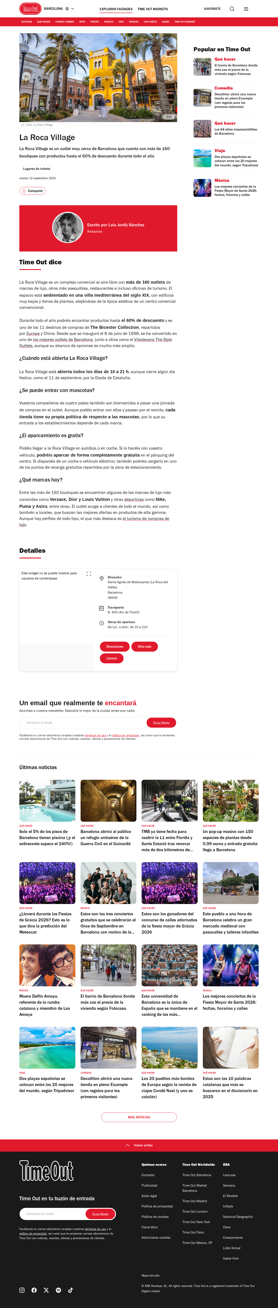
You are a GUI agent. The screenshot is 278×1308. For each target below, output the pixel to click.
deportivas (134, 500)
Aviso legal (149, 1196)
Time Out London (195, 1212)
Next (170, 76)
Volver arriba (143, 1145)
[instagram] (22, 1290)
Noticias (26, 22)
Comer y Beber (64, 22)
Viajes (165, 22)
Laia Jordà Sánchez (126, 226)
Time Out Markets (153, 9)
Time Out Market (184, 22)
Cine (121, 22)
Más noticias (139, 1117)
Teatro (94, 22)
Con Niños (150, 22)
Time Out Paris (193, 1233)
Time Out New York (196, 1222)
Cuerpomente (233, 1238)
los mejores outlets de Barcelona (63, 340)
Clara (226, 1227)
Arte (82, 22)
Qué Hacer (43, 22)
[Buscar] (232, 9)
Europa (33, 334)
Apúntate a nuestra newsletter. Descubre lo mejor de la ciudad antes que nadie (77, 711)
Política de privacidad (157, 1207)
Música (108, 22)
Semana (229, 1186)
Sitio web (144, 647)
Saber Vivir (231, 1259)
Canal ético (150, 1227)
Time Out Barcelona (196, 1175)
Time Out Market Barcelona (194, 1188)
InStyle (228, 1207)
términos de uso (95, 735)
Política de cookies (155, 1217)
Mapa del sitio (150, 1276)
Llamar (111, 659)
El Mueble (230, 1196)
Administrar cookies (156, 1238)
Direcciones (114, 647)
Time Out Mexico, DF (197, 1243)
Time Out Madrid (194, 1201)
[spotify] (58, 1290)
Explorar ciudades (116, 9)
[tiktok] (70, 1290)
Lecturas (229, 1175)
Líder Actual (231, 1248)
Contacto (148, 1175)
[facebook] (34, 1290)
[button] (89, 574)
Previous (26, 76)
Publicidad (149, 1186)
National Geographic (238, 1217)
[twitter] (46, 1290)
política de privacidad (125, 735)
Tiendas (134, 22)
